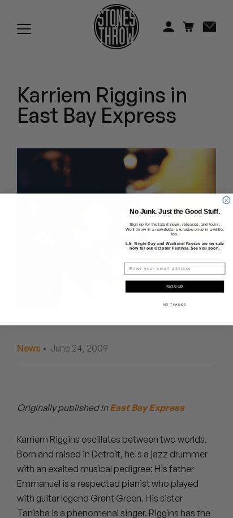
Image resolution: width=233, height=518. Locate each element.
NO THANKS (175, 304)
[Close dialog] (226, 200)
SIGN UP (174, 286)
